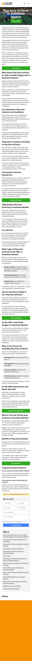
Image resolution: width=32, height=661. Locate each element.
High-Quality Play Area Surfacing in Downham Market (13, 552)
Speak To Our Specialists (16, 411)
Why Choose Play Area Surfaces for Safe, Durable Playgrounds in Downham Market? (16, 536)
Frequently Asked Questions (11, 589)
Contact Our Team (16, 200)
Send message (16, 525)
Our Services (7, 556)
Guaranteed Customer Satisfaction (13, 549)
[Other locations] (24, 3)
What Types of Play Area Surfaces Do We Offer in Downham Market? (15, 559)
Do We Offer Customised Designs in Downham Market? (13, 569)
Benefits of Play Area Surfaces (12, 586)
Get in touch (16, 21)
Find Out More (16, 463)
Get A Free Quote (16, 318)
